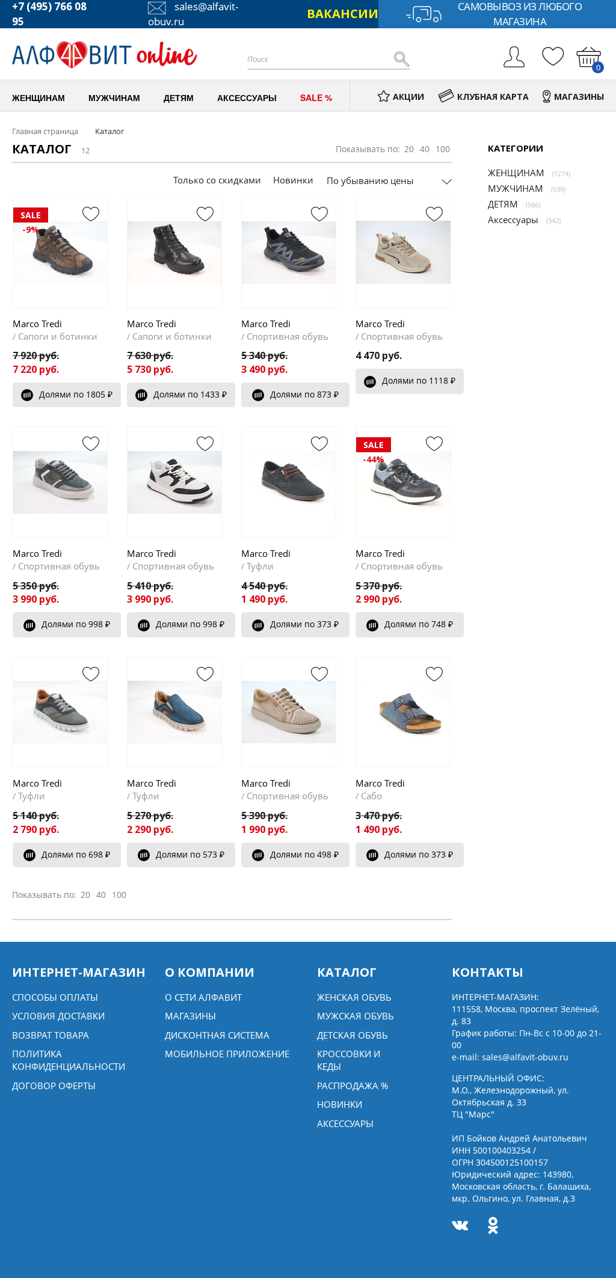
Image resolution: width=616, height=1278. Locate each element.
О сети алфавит (203, 997)
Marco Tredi (37, 324)
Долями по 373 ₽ (304, 624)
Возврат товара (50, 1035)
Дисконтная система (217, 1035)
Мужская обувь (355, 1016)
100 (443, 149)
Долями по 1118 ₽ (418, 380)
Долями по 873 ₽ (304, 394)
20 (409, 149)
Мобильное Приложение (227, 1054)
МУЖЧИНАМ (515, 188)
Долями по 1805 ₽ (75, 394)
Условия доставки (58, 1016)
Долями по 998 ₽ (76, 624)
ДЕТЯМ (503, 204)
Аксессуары (513, 220)
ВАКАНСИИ (342, 13)
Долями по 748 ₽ (418, 624)
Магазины (190, 1016)
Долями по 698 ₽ (76, 854)
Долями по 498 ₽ (304, 854)
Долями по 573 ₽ (190, 854)
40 (425, 149)
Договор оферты (54, 1086)
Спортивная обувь (287, 336)
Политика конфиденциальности (68, 1060)
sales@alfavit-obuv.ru (525, 1057)
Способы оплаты (55, 997)
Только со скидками (217, 180)
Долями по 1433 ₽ (190, 394)
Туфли (260, 566)
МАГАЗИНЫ (579, 96)
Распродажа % (352, 1086)
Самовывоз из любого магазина (520, 14)
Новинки (293, 180)
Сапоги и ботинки (57, 336)
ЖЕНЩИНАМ (516, 173)
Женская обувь (354, 997)
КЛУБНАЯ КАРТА (493, 96)
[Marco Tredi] (174, 252)
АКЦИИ (408, 96)
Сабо (371, 796)
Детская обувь (352, 1035)
